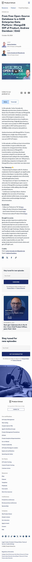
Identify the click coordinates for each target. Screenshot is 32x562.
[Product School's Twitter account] (17, 536)
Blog (3, 476)
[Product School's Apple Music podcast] (26, 536)
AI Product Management (8, 419)
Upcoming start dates (7, 454)
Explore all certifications (8, 451)
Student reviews (6, 517)
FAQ (3, 529)
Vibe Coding (5, 422)
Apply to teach (5, 523)
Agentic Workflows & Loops (8, 429)
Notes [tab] (5, 102)
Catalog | (4, 554)
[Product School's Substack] (29, 536)
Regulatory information (8, 551)
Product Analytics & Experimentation (11, 438)
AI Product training (6, 462)
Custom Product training (8, 465)
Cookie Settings (10, 544)
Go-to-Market (5, 441)
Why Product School (7, 514)
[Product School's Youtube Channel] (14, 536)
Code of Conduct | (10, 542)
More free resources (7, 492)
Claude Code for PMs (7, 426)
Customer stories (6, 468)
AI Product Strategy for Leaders (10, 448)
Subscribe (16, 282)
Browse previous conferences (9, 503)
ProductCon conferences (8, 499)
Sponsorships (5, 506)
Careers (4, 526)
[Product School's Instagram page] (8, 536)
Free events (5, 488)
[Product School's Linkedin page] (6, 536)
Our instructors (5, 520)
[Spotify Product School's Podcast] (23, 536)
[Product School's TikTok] (11, 536)
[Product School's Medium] (20, 536)
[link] (11, 44)
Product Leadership (7, 444)
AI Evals (4, 435)
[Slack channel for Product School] (3, 536)
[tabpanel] (16, 180)
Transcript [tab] (14, 102)
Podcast (4, 479)
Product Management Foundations (10, 432)
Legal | (3, 542)
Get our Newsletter (16, 354)
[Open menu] (29, 3)
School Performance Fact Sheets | (13, 554)
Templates (4, 482)
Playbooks (4, 485)
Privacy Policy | (18, 542)
